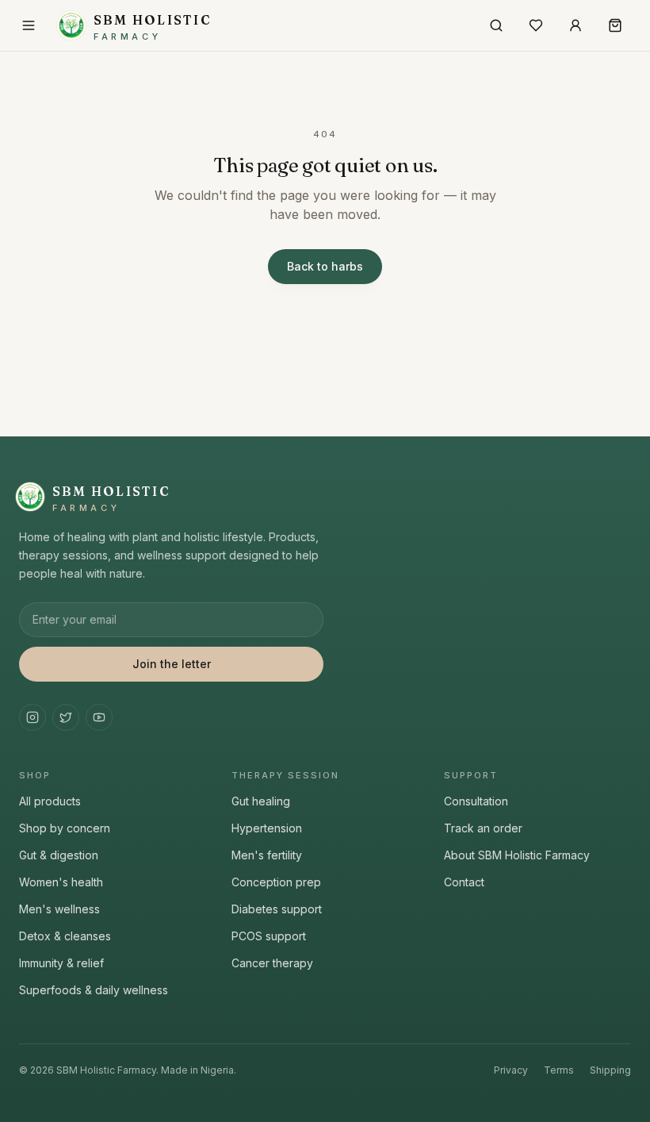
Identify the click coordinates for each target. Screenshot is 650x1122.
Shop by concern (64, 828)
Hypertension (266, 828)
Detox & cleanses (65, 936)
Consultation (476, 801)
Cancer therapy (272, 963)
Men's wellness (59, 909)
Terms (559, 1070)
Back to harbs (325, 266)
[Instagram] (32, 717)
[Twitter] (65, 717)
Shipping (610, 1070)
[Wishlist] (536, 25)
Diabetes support (276, 909)
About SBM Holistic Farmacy (517, 855)
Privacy (511, 1070)
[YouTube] (99, 717)
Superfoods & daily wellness (93, 990)
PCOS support (268, 936)
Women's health (61, 882)
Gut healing (260, 801)
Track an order (483, 828)
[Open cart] (615, 25)
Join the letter (171, 664)
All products (50, 801)
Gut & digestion (58, 855)
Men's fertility (266, 855)
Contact (464, 882)
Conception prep (276, 882)
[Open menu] (28, 25)
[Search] (496, 25)
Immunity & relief (61, 963)
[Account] (575, 25)
